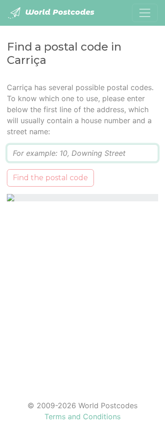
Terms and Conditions (82, 416)
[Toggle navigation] (145, 13)
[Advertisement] (82, 295)
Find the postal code (50, 177)
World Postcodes (58, 12)
